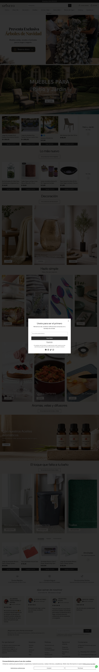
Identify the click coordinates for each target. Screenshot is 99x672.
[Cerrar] (68, 321)
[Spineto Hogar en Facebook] (46, 350)
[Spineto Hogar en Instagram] (48, 350)
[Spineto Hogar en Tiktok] (51, 350)
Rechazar (80, 668)
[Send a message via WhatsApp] (96, 666)
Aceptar (49, 668)
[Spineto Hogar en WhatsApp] (53, 350)
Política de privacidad (89, 664)
